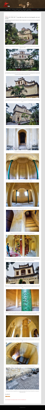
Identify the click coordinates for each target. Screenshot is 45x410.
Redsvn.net (24, 407)
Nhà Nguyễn (8, 399)
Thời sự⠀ (9, 9)
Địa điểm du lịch (23, 399)
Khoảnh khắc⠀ (34, 9)
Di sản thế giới (13, 399)
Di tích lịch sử (19, 399)
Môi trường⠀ (29, 9)
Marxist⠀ (38, 9)
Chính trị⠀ (13, 9)
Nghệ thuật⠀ (24, 9)
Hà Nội (16, 399)
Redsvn (7, 9)
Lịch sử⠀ (21, 9)
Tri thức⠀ (17, 9)
